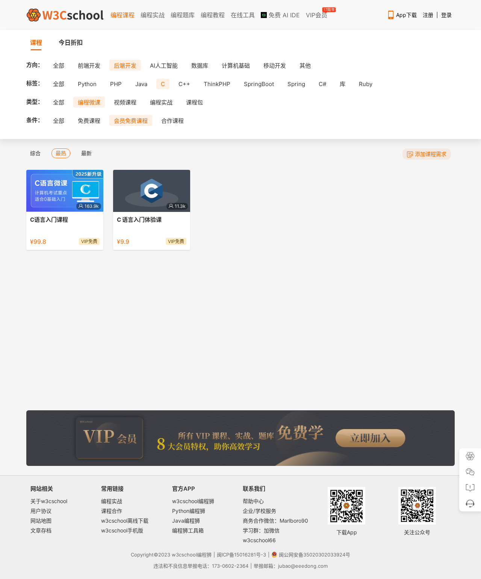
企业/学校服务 (259, 511)
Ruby (365, 84)
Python (87, 84)
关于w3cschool (48, 501)
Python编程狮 (188, 511)
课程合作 (111, 511)
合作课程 (172, 120)
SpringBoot (259, 84)
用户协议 (40, 511)
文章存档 (40, 530)
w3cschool (184, 555)
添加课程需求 (430, 154)
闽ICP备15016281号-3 (241, 555)
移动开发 (274, 65)
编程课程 (122, 15)
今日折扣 (71, 42)
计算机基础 (236, 65)
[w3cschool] (65, 15)
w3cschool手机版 (122, 530)
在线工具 (243, 15)
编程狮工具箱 (188, 530)
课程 (36, 42)
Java (141, 84)
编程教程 (213, 15)
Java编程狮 (186, 520)
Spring (296, 84)
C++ (184, 84)
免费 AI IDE (283, 15)
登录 (446, 15)
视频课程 (125, 102)
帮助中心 (253, 501)
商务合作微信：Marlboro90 (275, 520)
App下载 (406, 15)
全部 (58, 65)
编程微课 (89, 102)
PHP (116, 84)
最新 (86, 153)
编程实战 (153, 15)
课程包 (194, 102)
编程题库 (183, 15)
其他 (305, 65)
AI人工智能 (164, 65)
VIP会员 (317, 13)
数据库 (199, 65)
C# (322, 84)
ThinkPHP (217, 84)
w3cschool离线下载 (124, 520)
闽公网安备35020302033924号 (314, 555)
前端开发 (89, 65)
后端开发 (125, 65)
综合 (35, 153)
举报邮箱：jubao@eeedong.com (291, 566)
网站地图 (40, 520)
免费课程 (89, 120)
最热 (61, 153)
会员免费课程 (131, 120)
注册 (428, 15)
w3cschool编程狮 (193, 501)
